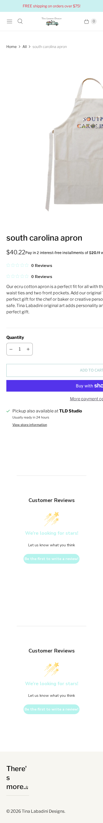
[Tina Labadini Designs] (51, 21)
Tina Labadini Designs (43, 811)
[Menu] (9, 21)
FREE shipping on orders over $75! (51, 6)
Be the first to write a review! (51, 558)
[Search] (20, 21)
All (24, 46)
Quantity (15, 337)
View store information (29, 425)
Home (11, 46)
